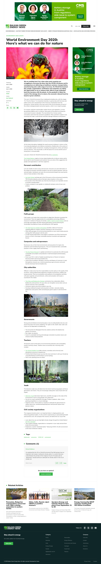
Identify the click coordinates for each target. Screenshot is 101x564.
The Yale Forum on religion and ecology (36, 228)
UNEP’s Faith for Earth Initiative (55, 221)
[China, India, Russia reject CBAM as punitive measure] (39, 494)
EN (76, 26)
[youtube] (95, 527)
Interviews (92, 31)
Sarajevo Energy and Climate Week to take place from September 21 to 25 (62, 504)
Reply (65, 463)
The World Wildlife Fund (32, 350)
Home (7, 31)
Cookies (95, 561)
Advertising (85, 543)
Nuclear (64, 31)
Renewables (12, 31)
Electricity (19, 31)
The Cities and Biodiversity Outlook (34, 281)
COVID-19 (40, 437)
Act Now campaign (30, 422)
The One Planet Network (32, 252)
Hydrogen (59, 31)
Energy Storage (52, 31)
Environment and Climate (40, 31)
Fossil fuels (69, 31)
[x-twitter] (88, 527)
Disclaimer (85, 548)
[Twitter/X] (11, 107)
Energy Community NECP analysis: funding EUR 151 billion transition (84, 503)
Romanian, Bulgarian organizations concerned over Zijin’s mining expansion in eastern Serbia (15, 505)
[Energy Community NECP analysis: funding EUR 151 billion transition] (84, 494)
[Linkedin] (14, 107)
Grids (32, 31)
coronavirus (34, 437)
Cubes (37, 561)
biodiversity (27, 437)
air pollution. (54, 155)
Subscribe (86, 26)
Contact (85, 540)
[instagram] (92, 527)
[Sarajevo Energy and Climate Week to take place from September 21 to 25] (62, 494)
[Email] (17, 107)
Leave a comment (46, 474)
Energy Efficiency (26, 31)
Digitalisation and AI (79, 31)
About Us (85, 546)
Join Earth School (29, 177)
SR (79, 26)
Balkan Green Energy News (14, 561)
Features (87, 31)
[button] (71, 26)
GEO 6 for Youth (29, 396)
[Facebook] (7, 107)
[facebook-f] (84, 527)
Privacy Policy (87, 561)
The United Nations (29, 158)
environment (48, 437)
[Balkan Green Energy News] (16, 26)
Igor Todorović (9, 98)
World (7, 93)
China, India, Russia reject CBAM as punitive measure (39, 503)
